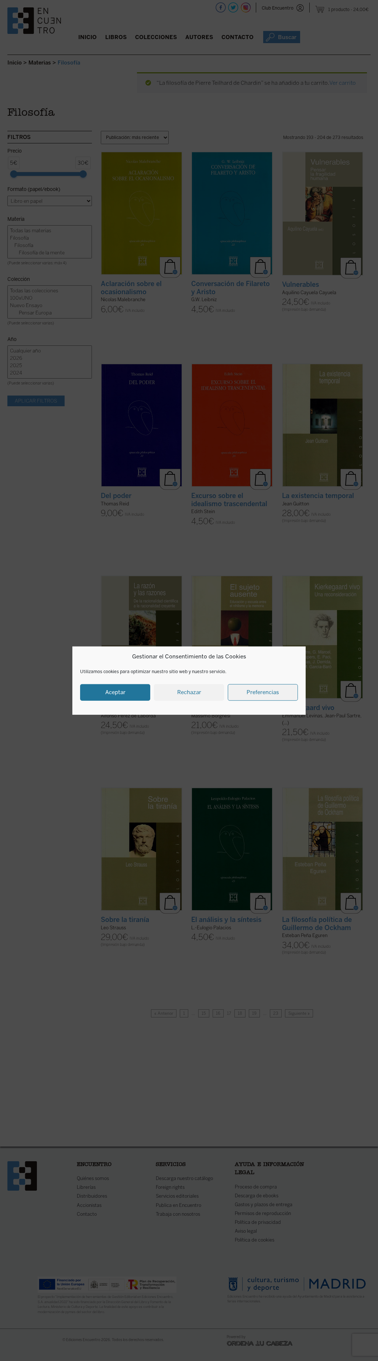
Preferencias (263, 692)
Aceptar (115, 692)
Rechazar (189, 692)
